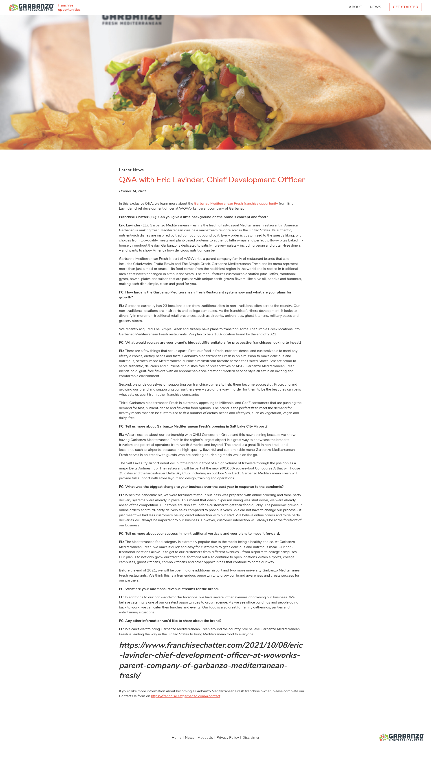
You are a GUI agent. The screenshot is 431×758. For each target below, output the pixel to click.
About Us (205, 737)
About (355, 6)
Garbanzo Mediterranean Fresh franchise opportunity (236, 203)
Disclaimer (250, 737)
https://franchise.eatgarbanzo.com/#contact (185, 696)
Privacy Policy (228, 737)
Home (176, 737)
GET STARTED (405, 6)
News (375, 6)
